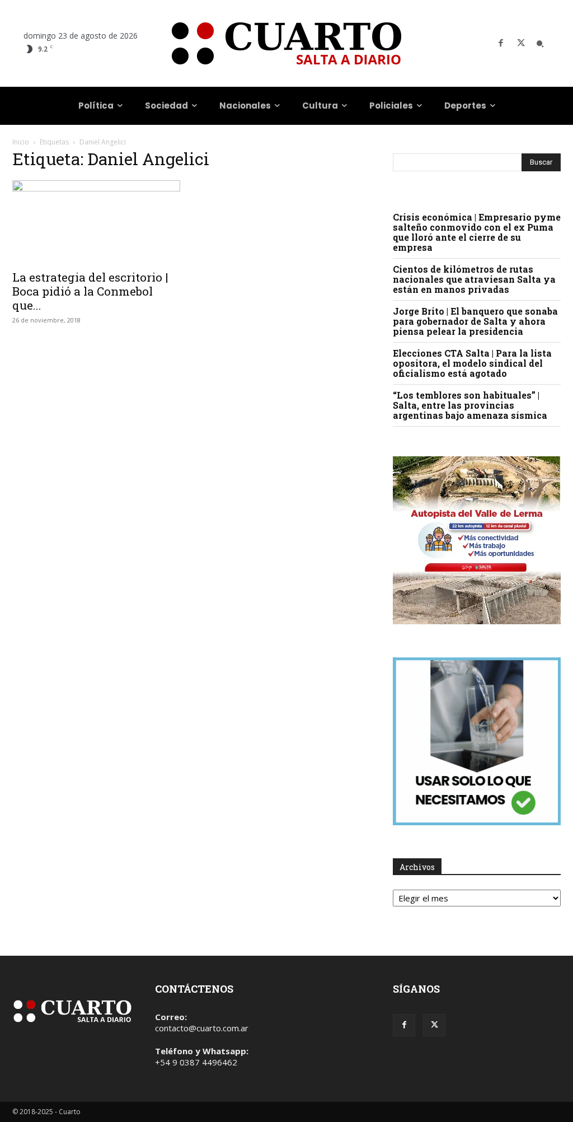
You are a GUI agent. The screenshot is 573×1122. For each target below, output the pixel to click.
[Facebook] (501, 43)
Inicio (20, 142)
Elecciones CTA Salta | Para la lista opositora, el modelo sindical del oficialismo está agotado (472, 363)
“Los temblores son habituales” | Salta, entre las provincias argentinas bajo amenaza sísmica (470, 405)
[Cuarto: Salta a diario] (286, 43)
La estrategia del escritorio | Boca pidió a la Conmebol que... (90, 291)
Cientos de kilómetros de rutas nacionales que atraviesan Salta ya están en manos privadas (474, 279)
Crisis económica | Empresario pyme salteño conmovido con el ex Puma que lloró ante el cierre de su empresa (477, 232)
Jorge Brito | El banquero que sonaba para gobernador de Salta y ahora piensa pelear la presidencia (475, 321)
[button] (539, 43)
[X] (521, 43)
